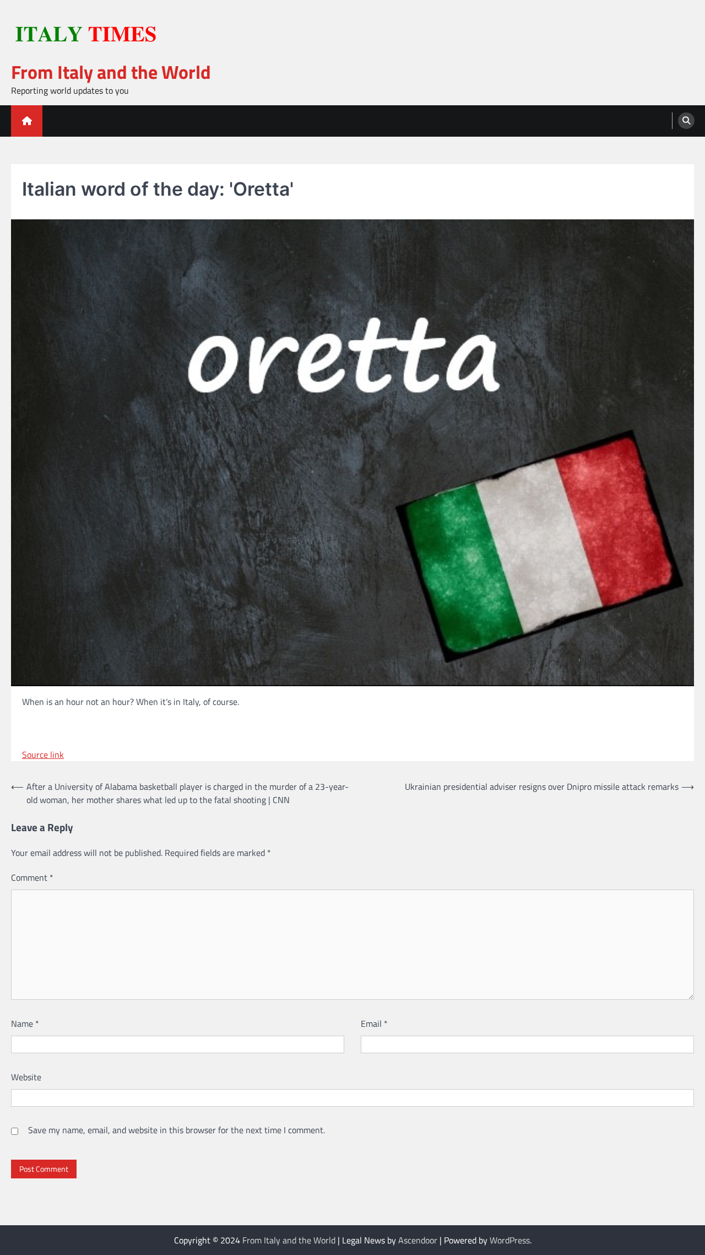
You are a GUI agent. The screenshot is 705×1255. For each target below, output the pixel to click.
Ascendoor (417, 1240)
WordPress (510, 1240)
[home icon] (26, 121)
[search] (686, 120)
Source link (43, 754)
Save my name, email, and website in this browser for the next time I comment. (176, 1129)
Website (26, 1077)
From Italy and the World (111, 72)
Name (25, 1023)
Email (374, 1023)
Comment (32, 877)
